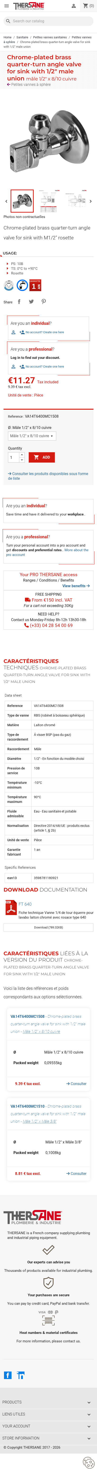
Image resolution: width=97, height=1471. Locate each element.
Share (19, 301)
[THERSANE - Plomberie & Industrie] (28, 6)
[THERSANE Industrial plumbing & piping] (33, 1217)
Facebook (8, 1375)
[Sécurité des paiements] (49, 1312)
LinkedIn (20, 1375)
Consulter (78, 1084)
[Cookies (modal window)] (89, 1463)
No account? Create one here (41, 332)
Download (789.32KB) (48, 927)
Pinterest (43, 301)
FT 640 (25, 904)
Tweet (31, 301)
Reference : (16, 416)
